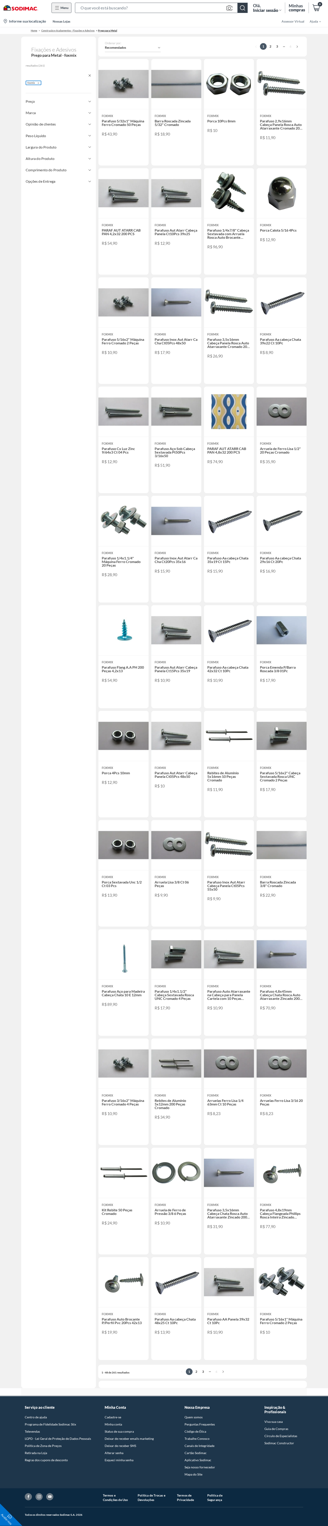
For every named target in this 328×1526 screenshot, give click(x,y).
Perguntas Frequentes (200, 1424)
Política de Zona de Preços (43, 1446)
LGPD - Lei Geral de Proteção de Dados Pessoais (58, 1438)
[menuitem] (312, 21)
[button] (161, 8)
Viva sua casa (273, 1421)
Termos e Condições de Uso (115, 1497)
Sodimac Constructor (279, 1443)
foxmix (31, 83)
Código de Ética (195, 1431)
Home (34, 30)
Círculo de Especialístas (280, 1436)
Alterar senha (114, 1453)
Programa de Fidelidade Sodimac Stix (50, 1424)
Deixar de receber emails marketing (129, 1438)
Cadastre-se (113, 1417)
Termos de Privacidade (185, 1497)
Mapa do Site (193, 1474)
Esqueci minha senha (119, 1460)
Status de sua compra (119, 1431)
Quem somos (194, 1417)
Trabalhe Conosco (197, 1438)
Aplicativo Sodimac (198, 1460)
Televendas (32, 1431)
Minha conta (113, 1424)
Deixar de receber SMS (120, 1446)
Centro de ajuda (36, 1417)
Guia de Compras (276, 1429)
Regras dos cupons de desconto (46, 1460)
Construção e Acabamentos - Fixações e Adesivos (68, 30)
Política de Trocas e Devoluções (151, 1497)
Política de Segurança (214, 1497)
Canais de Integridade (199, 1446)
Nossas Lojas (61, 21)
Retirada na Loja (36, 1453)
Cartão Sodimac (196, 1453)
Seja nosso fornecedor (200, 1467)
